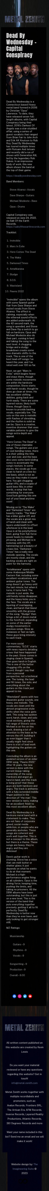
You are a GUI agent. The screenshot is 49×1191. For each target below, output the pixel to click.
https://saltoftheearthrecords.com (25, 226)
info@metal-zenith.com (24, 1082)
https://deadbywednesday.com (23, 175)
